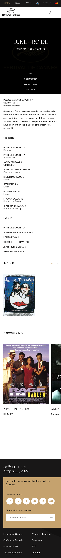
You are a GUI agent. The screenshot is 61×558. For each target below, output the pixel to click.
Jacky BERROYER (12, 162)
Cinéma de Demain (13, 540)
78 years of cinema (41, 534)
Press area (37, 540)
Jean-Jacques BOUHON (16, 169)
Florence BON (11, 191)
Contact (36, 552)
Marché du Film (11, 546)
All (52, 263)
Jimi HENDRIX (10, 184)
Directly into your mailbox (19, 510)
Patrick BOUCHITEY (14, 147)
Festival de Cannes (13, 534)
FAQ (34, 546)
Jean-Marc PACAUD (14, 206)
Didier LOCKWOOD (13, 177)
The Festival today (12, 552)
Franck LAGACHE (13, 199)
